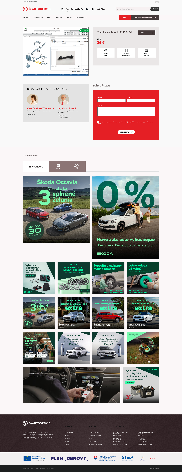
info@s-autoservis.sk (30, 1)
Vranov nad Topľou (69, 432)
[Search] (154, 9)
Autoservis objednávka (145, 17)
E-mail (100, 97)
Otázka (100, 105)
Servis (90, 438)
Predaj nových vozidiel (94, 432)
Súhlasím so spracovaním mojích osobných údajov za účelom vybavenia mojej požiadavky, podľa (125, 122)
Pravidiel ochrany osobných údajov (111, 123)
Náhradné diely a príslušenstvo (96, 444)
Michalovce (67, 438)
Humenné (67, 435)
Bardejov (67, 441)
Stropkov (67, 444)
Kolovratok (156, 468)
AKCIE (125, 17)
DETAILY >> (152, 458)
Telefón (130, 97)
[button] (146, 32)
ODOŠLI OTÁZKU (126, 132)
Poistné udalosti (92, 441)
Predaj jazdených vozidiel (95, 435)
